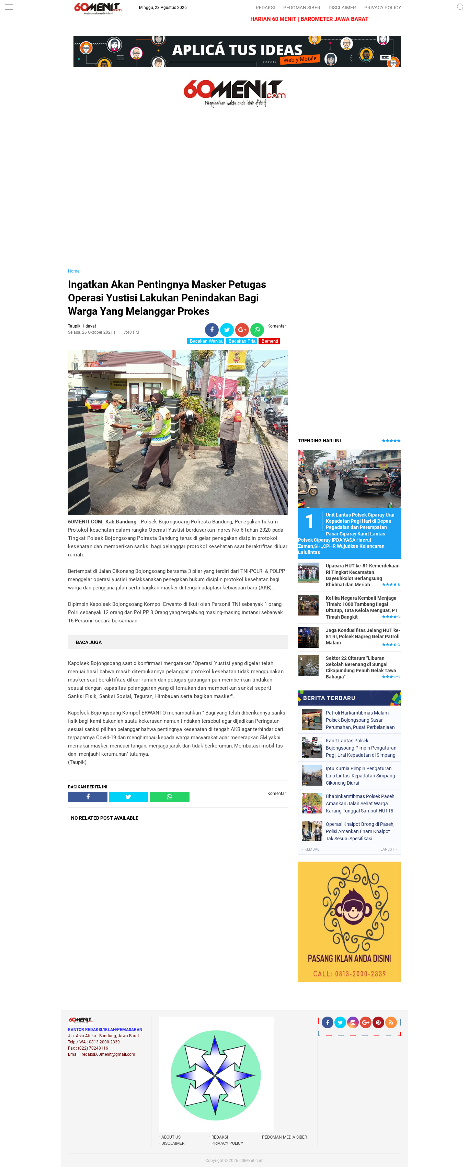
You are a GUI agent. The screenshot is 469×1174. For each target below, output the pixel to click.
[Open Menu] (8, 7)
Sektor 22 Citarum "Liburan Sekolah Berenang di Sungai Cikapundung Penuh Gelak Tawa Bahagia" (361, 667)
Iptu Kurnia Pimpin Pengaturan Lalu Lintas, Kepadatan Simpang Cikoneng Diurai (360, 776)
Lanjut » (388, 849)
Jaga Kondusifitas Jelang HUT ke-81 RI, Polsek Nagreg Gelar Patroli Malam (363, 636)
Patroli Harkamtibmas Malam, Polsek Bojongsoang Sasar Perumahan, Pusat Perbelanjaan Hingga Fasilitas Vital (360, 720)
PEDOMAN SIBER (301, 7)
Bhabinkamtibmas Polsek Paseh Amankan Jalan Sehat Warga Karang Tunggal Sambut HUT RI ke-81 (360, 803)
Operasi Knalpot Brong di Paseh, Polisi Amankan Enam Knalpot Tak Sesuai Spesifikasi (360, 831)
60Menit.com (251, 1160)
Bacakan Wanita (205, 341)
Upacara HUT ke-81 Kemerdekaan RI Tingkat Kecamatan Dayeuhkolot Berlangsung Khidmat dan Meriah (363, 575)
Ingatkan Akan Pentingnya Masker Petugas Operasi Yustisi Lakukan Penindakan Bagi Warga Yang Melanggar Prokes (167, 297)
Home (73, 271)
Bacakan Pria (241, 341)
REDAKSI (265, 7)
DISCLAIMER (342, 7)
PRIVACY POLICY (382, 7)
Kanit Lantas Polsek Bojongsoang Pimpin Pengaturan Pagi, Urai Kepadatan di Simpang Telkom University (361, 748)
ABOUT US (171, 1137)
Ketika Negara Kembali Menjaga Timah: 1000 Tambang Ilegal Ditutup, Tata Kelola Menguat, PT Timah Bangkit (362, 607)
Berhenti (269, 341)
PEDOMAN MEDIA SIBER (284, 1137)
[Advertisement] (178, 195)
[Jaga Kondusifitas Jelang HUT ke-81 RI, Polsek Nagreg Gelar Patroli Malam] (308, 637)
